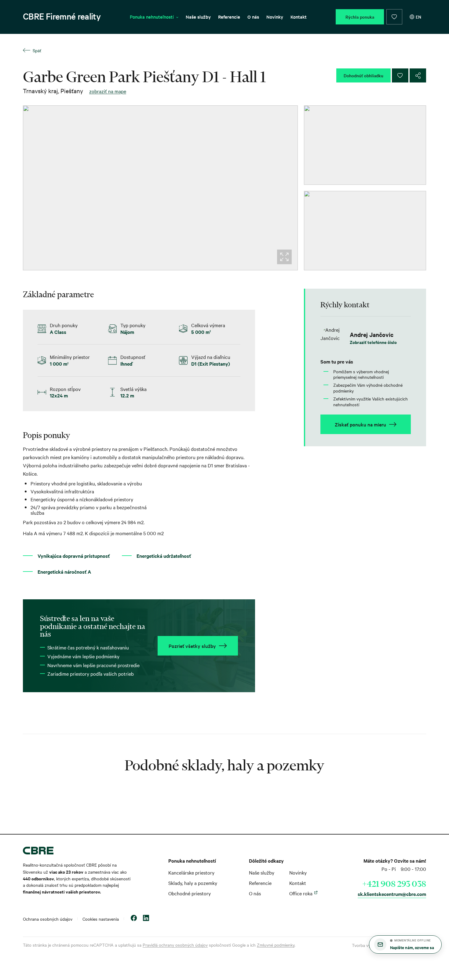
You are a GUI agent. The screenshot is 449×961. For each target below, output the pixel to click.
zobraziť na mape (107, 91)
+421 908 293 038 (394, 884)
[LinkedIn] (146, 918)
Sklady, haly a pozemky (192, 882)
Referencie (229, 16)
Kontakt (298, 16)
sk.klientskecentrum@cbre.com (392, 893)
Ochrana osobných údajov (47, 919)
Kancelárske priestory (191, 872)
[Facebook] (134, 918)
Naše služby (198, 16)
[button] (405, 944)
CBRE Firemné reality (61, 16)
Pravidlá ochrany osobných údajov (175, 945)
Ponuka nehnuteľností (152, 16)
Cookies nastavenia (100, 919)
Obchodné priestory (189, 893)
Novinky (274, 16)
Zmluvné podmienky (275, 945)
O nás (253, 16)
